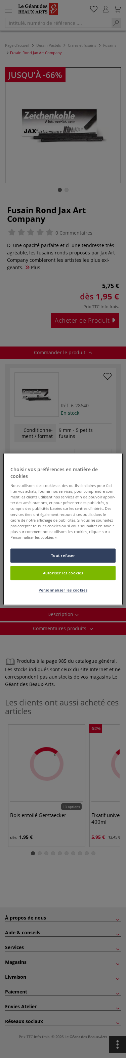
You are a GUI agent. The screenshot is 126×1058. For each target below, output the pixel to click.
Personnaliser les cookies (63, 590)
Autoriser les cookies (63, 572)
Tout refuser (63, 555)
